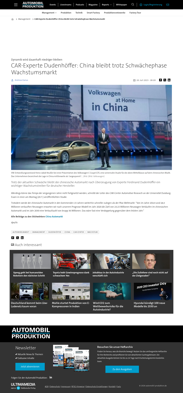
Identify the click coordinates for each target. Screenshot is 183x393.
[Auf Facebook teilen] (161, 80)
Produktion (66, 12)
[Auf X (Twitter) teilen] (165, 80)
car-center (78, 232)
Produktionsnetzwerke (114, 12)
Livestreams (65, 4)
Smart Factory (93, 12)
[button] (16, 296)
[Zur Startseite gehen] (33, 4)
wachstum (92, 232)
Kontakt (112, 386)
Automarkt (57, 216)
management (38, 232)
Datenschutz (55, 386)
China (48, 216)
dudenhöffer (54, 232)
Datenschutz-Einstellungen (97, 386)
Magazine (93, 4)
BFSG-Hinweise (78, 386)
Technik (79, 12)
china (67, 232)
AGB (46, 386)
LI (51, 377)
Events (53, 4)
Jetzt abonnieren (30, 366)
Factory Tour (135, 12)
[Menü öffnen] (15, 4)
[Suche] (132, 4)
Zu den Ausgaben (122, 369)
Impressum (65, 386)
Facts (119, 386)
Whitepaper (121, 4)
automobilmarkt (21, 232)
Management (48, 12)
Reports (105, 4)
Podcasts (80, 4)
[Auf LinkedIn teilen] (170, 80)
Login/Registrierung (153, 4)
